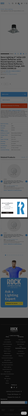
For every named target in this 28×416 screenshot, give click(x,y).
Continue (7, 212)
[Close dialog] (26, 199)
